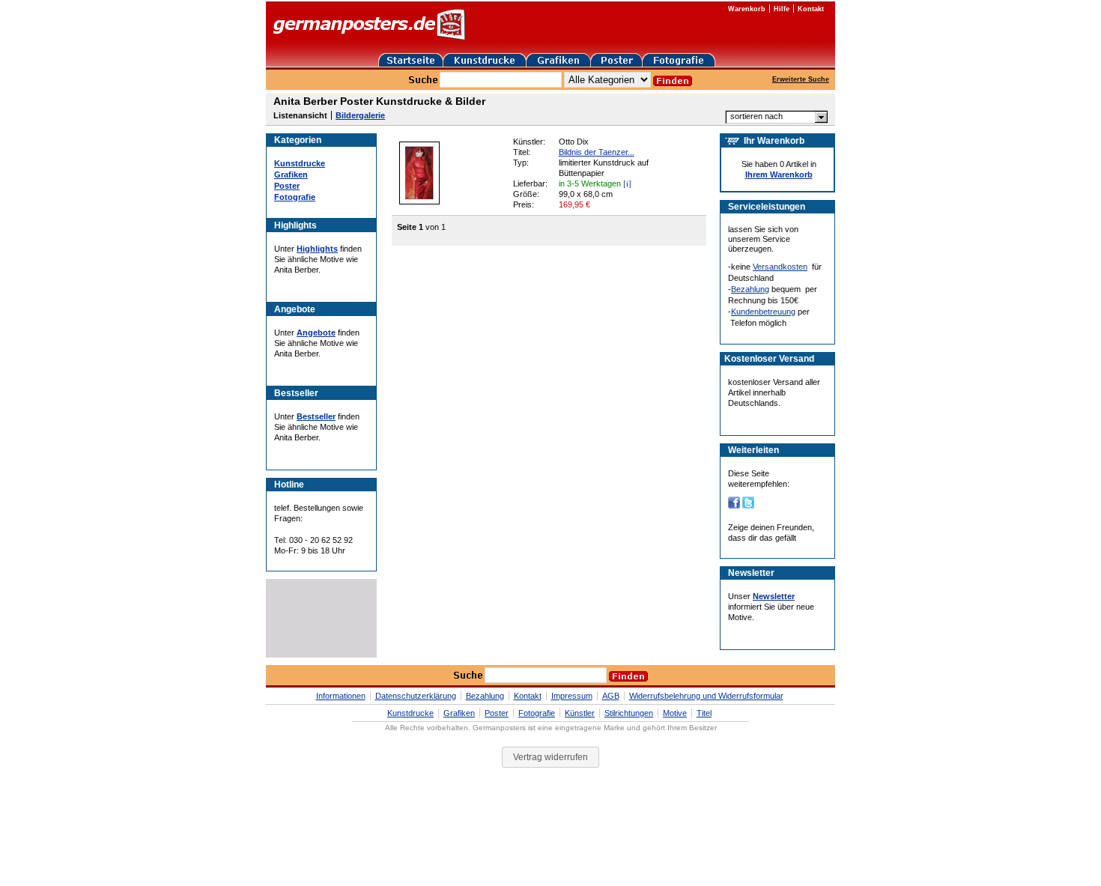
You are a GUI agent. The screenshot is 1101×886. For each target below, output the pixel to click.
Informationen (341, 695)
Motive (675, 713)
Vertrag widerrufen (550, 757)
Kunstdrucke (299, 163)
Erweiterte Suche (800, 79)
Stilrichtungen (628, 713)
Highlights (317, 248)
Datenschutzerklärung (415, 695)
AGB (610, 695)
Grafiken (291, 174)
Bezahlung (750, 289)
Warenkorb (746, 9)
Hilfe (781, 9)
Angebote (316, 332)
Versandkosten (780, 266)
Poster (287, 185)
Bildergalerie (360, 115)
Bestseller (316, 416)
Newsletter (774, 596)
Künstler (580, 713)
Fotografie (294, 196)
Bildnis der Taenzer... (596, 152)
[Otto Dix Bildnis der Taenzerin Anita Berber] (419, 201)
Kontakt (811, 9)
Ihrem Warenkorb (779, 174)
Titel (704, 713)
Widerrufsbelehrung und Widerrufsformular (706, 695)
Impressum (571, 695)
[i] (627, 183)
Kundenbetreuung (763, 311)
